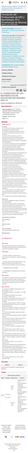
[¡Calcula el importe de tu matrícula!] (21, 90)
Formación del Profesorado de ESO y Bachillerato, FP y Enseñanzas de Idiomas (13, 8)
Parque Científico (6, 428)
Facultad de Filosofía (8, 37)
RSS (14, 450)
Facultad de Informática (9, 60)
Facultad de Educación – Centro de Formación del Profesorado (13, 30)
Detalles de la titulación (9, 76)
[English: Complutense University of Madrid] (22, 2)
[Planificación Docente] (17, 90)
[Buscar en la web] (27, 2)
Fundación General (6, 425)
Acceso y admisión (7, 70)
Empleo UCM (6, 427)
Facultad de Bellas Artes (14, 41)
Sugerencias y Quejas (20, 428)
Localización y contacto (12, 445)
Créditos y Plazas (7, 73)
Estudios (9, 6)
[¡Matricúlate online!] (24, 90)
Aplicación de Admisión (17, 85)
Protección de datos (12, 448)
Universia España (20, 425)
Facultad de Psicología (13, 52)
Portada (4, 6)
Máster (15, 6)
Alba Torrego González (17, 65)
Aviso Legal (12, 447)
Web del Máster (6, 79)
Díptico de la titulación (9, 87)
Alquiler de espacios (20, 427)
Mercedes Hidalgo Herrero (10, 67)
